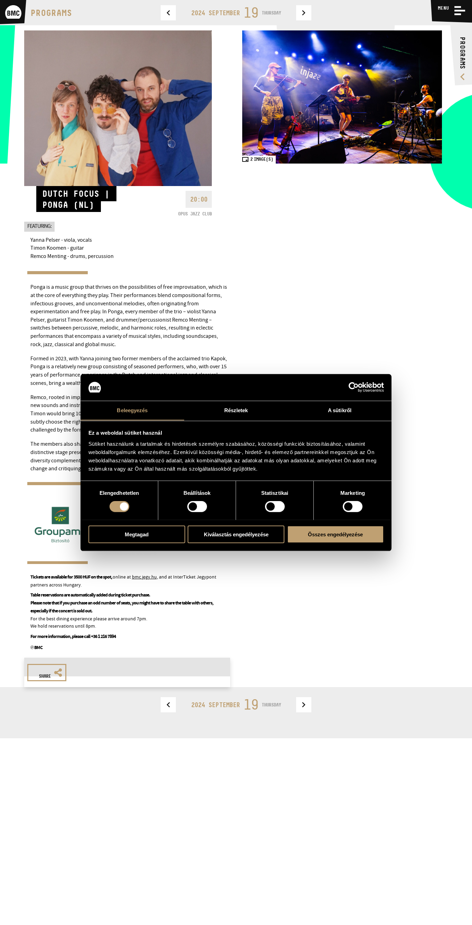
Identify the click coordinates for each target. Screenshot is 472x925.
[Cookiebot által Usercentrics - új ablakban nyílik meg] (353, 387)
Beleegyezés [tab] (132, 410)
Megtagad (137, 534)
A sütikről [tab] (339, 410)
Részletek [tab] (236, 410)
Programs (51, 12)
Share (45, 676)
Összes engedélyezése (335, 534)
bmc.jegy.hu (144, 577)
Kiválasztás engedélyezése (236, 534)
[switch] (197, 506)
